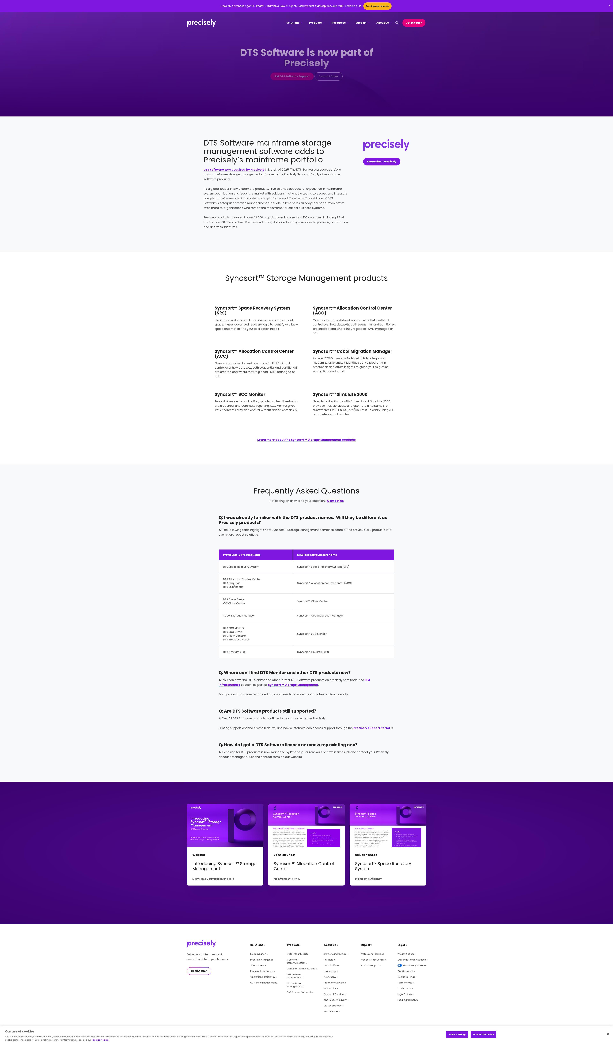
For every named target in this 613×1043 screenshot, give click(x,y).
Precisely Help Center (372, 959)
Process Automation (261, 971)
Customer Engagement (263, 982)
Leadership (330, 971)
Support (361, 23)
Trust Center (331, 1011)
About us (330, 945)
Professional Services (372, 954)
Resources (339, 23)
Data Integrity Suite (298, 954)
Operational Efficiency (262, 977)
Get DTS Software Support (292, 76)
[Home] (201, 23)
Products (315, 23)
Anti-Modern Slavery (335, 1000)
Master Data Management (294, 985)
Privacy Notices (405, 954)
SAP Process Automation (300, 992)
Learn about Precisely (381, 161)
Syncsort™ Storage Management (293, 685)
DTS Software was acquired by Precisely (234, 170)
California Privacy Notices (411, 959)
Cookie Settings (406, 977)
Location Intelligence (261, 959)
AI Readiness (257, 965)
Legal (401, 945)
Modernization (258, 954)
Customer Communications (297, 961)
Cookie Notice (405, 971)
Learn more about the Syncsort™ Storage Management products (306, 440)
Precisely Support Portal (371, 728)
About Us (382, 23)
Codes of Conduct (334, 994)
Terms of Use (404, 982)
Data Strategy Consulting (301, 968)
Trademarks (404, 988)
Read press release (377, 6)
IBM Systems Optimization (294, 976)
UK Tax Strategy (332, 1005)
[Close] (607, 1034)
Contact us (335, 501)
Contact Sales (328, 76)
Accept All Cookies (483, 1034)
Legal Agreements (407, 1000)
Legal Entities (404, 994)
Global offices (331, 965)
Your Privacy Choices (414, 965)
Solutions (292, 23)
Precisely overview (334, 982)
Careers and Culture (335, 954)
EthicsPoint (330, 988)
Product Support (370, 965)
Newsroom (330, 977)
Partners (328, 959)
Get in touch (414, 23)
